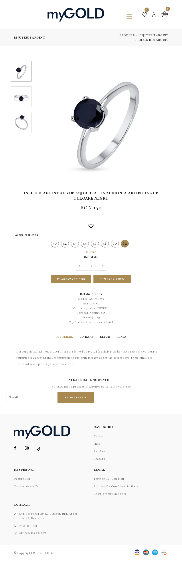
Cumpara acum (112, 279)
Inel (97, 444)
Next (166, 121)
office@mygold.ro (33, 533)
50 (55, 243)
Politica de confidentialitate (116, 486)
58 (105, 243)
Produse (127, 35)
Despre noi (22, 479)
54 (85, 243)
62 (125, 243)
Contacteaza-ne (26, 486)
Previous (43, 121)
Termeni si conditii (109, 479)
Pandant (100, 451)
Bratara (99, 459)
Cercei (98, 436)
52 (65, 243)
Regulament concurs (110, 494)
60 (115, 243)
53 (75, 243)
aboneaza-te (75, 397)
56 (95, 243)
